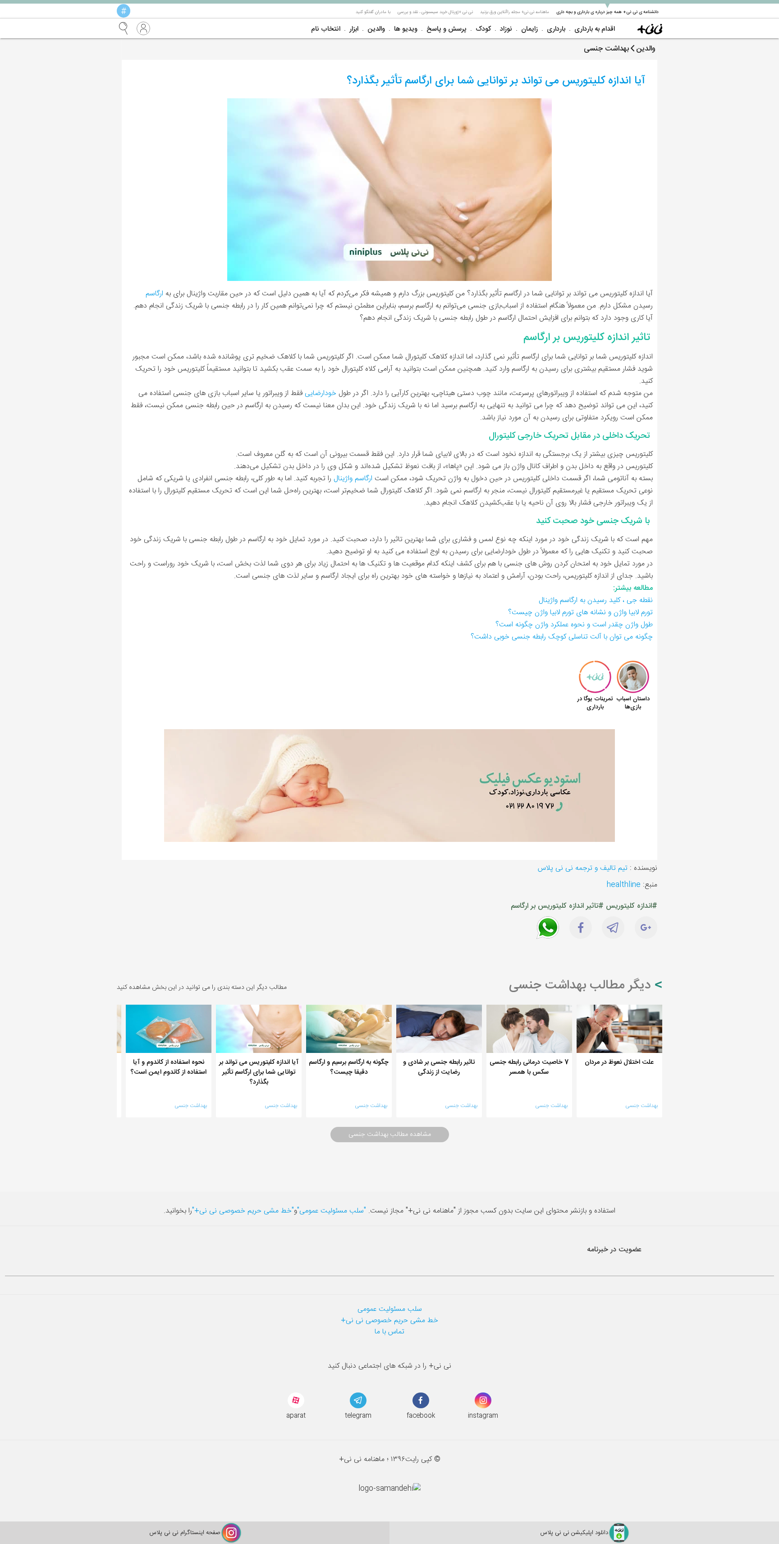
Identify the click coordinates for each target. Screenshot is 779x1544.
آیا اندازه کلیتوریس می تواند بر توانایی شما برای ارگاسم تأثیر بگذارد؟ (496, 81)
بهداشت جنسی (641, 1105)
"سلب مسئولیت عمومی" (331, 1211)
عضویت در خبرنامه (614, 1249)
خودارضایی (320, 393)
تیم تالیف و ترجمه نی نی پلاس (583, 868)
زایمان (529, 29)
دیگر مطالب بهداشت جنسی (582, 985)
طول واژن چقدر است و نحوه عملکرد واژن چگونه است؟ (574, 625)
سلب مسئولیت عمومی (389, 1309)
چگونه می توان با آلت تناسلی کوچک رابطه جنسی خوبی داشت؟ (562, 637)
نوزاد (506, 29)
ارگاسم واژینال (353, 479)
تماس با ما (389, 1332)
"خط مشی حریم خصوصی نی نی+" (243, 1211)
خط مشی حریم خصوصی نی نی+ (389, 1320)
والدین (376, 29)
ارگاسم (154, 294)
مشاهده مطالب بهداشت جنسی (389, 1134)
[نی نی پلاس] (649, 28)
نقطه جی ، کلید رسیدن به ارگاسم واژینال (596, 600)
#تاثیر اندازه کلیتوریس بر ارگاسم (557, 906)
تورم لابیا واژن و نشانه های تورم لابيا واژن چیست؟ (580, 613)
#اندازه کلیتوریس (631, 906)
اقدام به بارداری (594, 29)
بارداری (556, 29)
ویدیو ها (405, 29)
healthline (624, 885)
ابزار (353, 29)
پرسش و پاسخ (446, 29)
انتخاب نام (325, 29)
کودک (483, 29)
